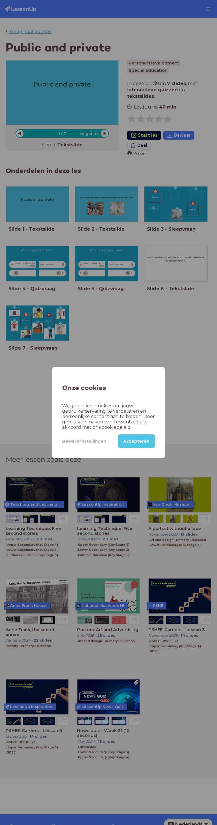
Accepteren (136, 441)
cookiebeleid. (116, 427)
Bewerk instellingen (84, 441)
